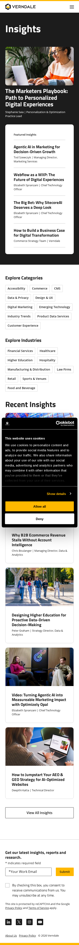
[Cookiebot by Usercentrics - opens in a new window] (56, 423)
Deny (39, 518)
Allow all (39, 506)
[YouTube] (40, 922)
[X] (19, 922)
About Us (11, 935)
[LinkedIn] (8, 922)
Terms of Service (38, 908)
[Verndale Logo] (25, 7)
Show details (56, 493)
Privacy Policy (13, 908)
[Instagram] (29, 922)
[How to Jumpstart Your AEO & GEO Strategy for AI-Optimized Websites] (39, 763)
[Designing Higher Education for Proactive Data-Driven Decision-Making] (39, 605)
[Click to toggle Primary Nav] (72, 7)
